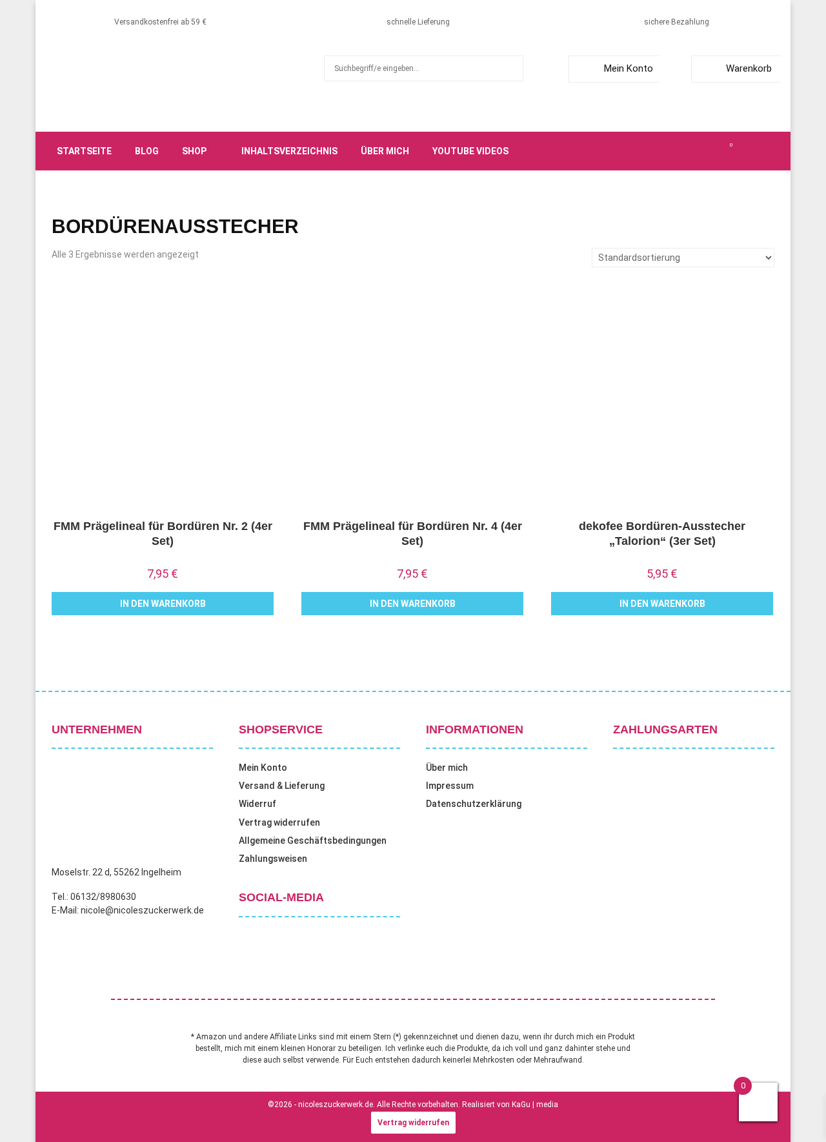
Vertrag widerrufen (279, 822)
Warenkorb (749, 68)
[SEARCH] (510, 68)
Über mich (385, 151)
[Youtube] (716, 151)
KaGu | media (535, 1104)
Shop (194, 151)
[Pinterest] (702, 151)
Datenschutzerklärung (473, 804)
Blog (147, 151)
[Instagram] (688, 151)
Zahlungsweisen (273, 858)
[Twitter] (674, 151)
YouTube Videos (470, 151)
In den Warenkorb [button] (163, 603)
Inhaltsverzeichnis (289, 151)
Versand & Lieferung (282, 785)
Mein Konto (628, 68)
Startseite (84, 151)
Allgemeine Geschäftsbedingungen (313, 840)
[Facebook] (659, 151)
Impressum (450, 785)
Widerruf (257, 804)
